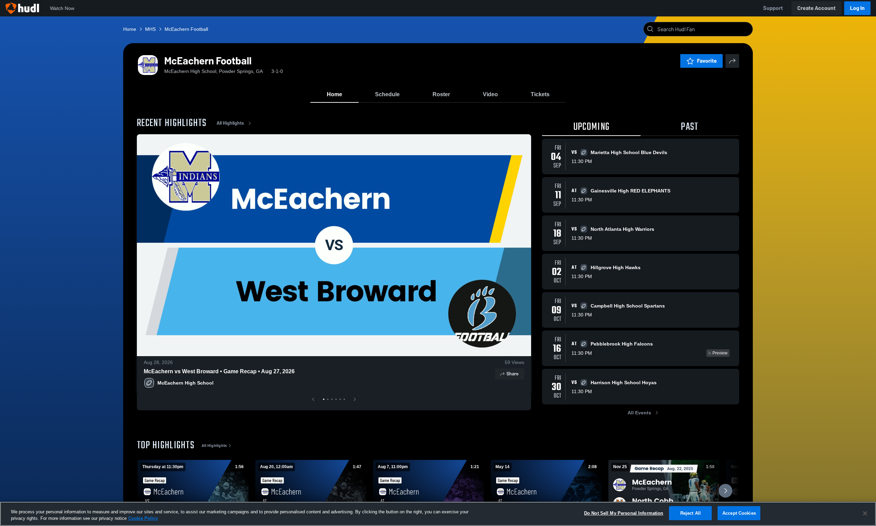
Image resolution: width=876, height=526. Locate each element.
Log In (857, 8)
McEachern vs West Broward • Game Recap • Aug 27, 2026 (219, 371)
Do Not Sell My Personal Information (624, 513)
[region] (438, 514)
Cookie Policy (143, 518)
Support (773, 8)
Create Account (816, 8)
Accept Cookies (739, 513)
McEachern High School (185, 383)
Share (512, 374)
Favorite (707, 60)
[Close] (865, 513)
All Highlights (230, 123)
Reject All (690, 513)
